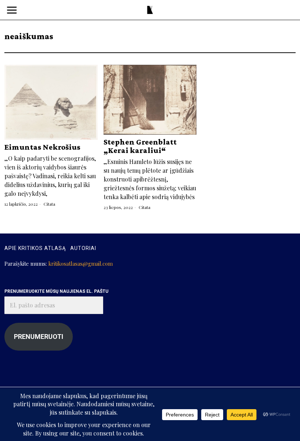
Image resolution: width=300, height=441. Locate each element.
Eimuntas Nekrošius (42, 147)
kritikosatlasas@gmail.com (80, 263)
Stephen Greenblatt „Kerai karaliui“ (140, 146)
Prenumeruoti (38, 336)
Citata (49, 204)
